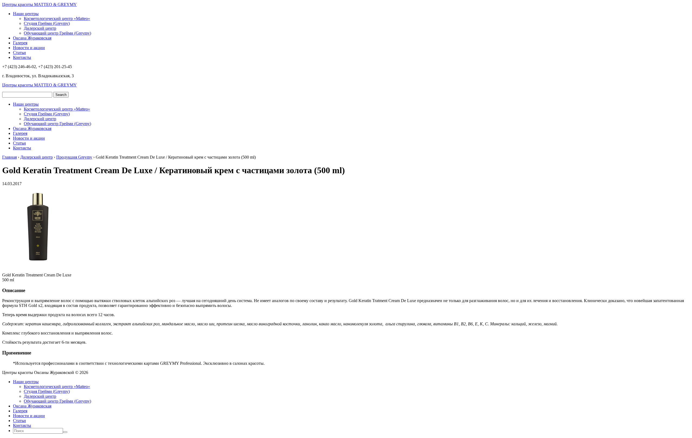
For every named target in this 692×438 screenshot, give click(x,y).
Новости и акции (29, 47)
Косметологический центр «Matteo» (57, 18)
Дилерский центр (40, 28)
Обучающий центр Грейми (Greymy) (57, 33)
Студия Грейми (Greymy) (47, 23)
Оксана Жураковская (32, 38)
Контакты (22, 57)
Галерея (20, 43)
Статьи (19, 52)
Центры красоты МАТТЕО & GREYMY (39, 4)
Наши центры (26, 13)
